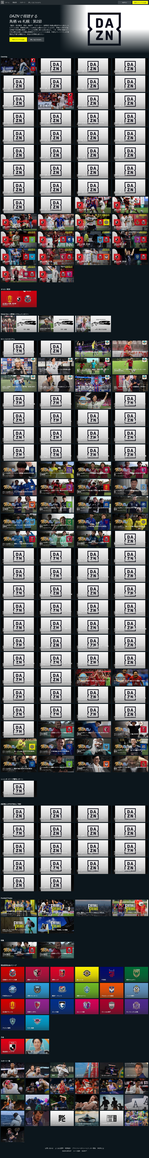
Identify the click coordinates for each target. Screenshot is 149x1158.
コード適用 (76, 1151)
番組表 (15, 2)
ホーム (7, 2)
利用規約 (68, 1148)
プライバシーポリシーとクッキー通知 (84, 1148)
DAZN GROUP (66, 1151)
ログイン (124, 2)
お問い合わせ (49, 1148)
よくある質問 (59, 1148)
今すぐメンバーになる (140, 2)
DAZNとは (100, 1148)
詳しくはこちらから (34, 2)
